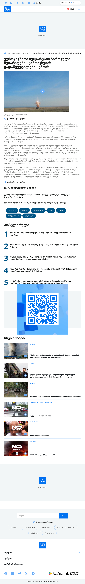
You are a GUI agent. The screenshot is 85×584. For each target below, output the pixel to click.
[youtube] (28, 3)
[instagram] (11, 3)
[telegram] (17, 3)
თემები (8, 552)
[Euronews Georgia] (7, 9)
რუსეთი (24, 210)
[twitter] (23, 3)
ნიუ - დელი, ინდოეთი (39, 435)
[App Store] (73, 573)
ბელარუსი (12, 210)
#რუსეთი (34, 533)
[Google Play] (56, 573)
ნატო (51, 210)
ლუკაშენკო (29, 216)
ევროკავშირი (38, 210)
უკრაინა (32, 344)
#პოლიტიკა (49, 533)
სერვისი (8, 558)
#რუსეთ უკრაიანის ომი (65, 527)
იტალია (32, 383)
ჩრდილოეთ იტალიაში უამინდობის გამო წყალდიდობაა (55, 396)
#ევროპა (14, 527)
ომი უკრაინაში (13, 216)
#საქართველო (29, 527)
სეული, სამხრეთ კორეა (40, 416)
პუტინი (61, 210)
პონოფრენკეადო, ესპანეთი (42, 455)
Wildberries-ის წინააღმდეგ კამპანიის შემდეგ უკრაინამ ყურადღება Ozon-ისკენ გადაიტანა (54, 356)
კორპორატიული (13, 564)
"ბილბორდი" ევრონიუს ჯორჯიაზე (41, 402)
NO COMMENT (34, 422)
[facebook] (5, 3)
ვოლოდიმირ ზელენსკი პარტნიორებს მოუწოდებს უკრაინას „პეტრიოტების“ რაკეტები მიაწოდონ (52, 376)
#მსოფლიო (46, 527)
